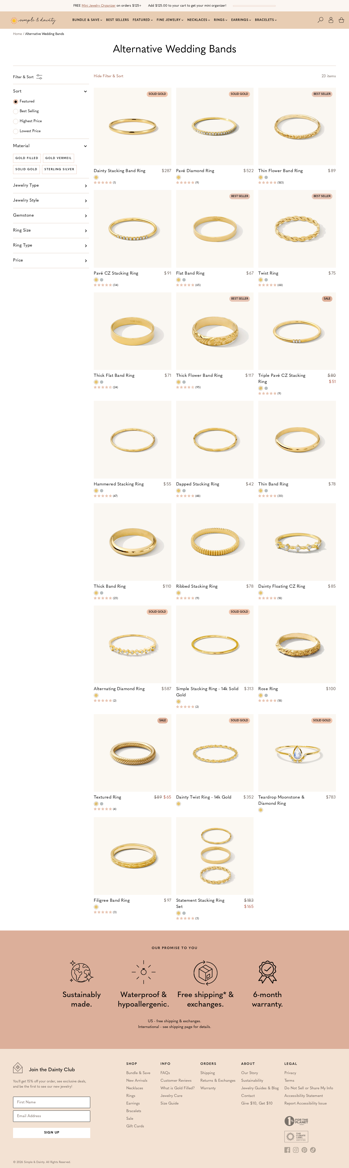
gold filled (26, 158)
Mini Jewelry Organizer (99, 6)
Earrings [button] (239, 20)
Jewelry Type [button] (26, 186)
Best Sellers (117, 20)
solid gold (26, 169)
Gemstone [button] (23, 215)
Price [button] (18, 260)
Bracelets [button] (264, 20)
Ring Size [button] (22, 230)
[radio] (96, 177)
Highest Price (31, 121)
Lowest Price (30, 131)
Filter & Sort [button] (108, 76)
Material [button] (21, 146)
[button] (323, 20)
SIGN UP (51, 1132)
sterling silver (59, 169)
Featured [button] (141, 20)
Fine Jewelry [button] (169, 20)
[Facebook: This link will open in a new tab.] (287, 1150)
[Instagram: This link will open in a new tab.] (296, 1150)
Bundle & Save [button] (85, 20)
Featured (27, 101)
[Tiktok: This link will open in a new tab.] (313, 1150)
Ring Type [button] (23, 245)
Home (17, 34)
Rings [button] (219, 20)
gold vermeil (58, 158)
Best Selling (29, 111)
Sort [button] (17, 91)
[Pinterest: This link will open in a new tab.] (304, 1150)
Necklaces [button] (197, 20)
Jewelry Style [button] (26, 201)
